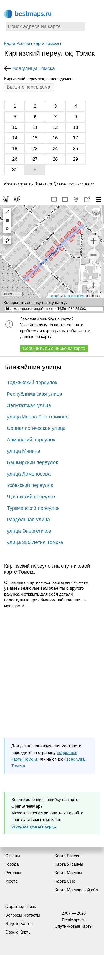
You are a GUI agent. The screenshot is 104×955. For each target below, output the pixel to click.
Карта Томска (46, 43)
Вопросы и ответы (22, 915)
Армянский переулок (31, 439)
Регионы (13, 872)
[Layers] (96, 212)
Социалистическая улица (36, 428)
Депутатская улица (29, 405)
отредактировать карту (33, 826)
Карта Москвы (68, 872)
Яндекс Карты (18, 923)
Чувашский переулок (31, 496)
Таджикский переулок (32, 382)
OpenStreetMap (74, 295)
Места (11, 881)
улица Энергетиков (29, 531)
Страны (12, 855)
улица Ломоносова (29, 474)
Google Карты (18, 932)
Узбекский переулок (30, 485)
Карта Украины (69, 864)
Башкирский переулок (32, 462)
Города (12, 864)
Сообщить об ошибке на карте (54, 348)
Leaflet (54, 295)
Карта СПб (65, 881)
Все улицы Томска (33, 68)
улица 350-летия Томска (35, 542)
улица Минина (23, 451)
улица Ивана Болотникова (38, 417)
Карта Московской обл (76, 889)
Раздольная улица (28, 519)
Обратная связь (20, 906)
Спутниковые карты (74, 926)
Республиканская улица (34, 394)
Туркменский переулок (33, 508)
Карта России (17, 43)
